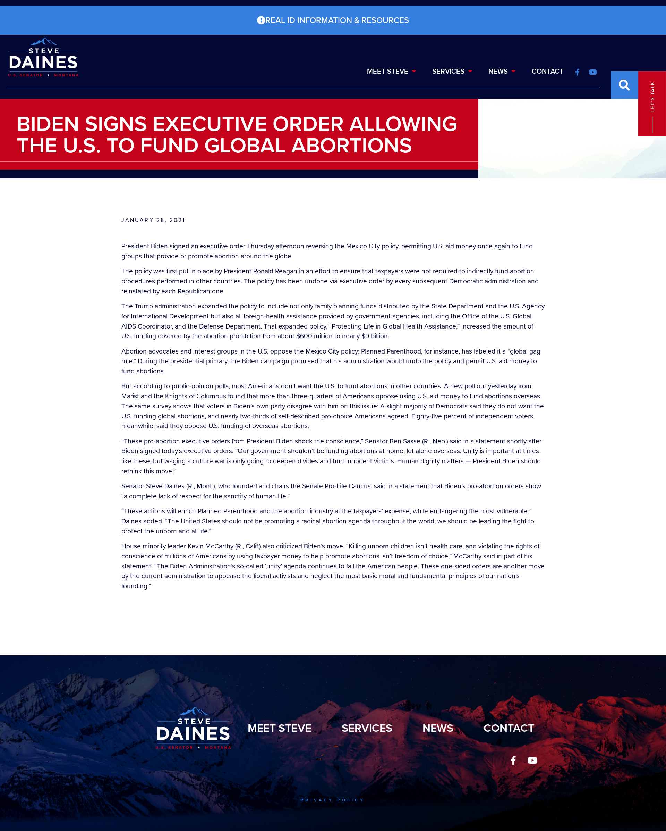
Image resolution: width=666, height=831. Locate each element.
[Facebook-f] (513, 760)
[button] (624, 85)
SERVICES (448, 71)
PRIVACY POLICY (333, 800)
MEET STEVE (387, 71)
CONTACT (548, 71)
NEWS (498, 71)
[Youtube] (532, 760)
